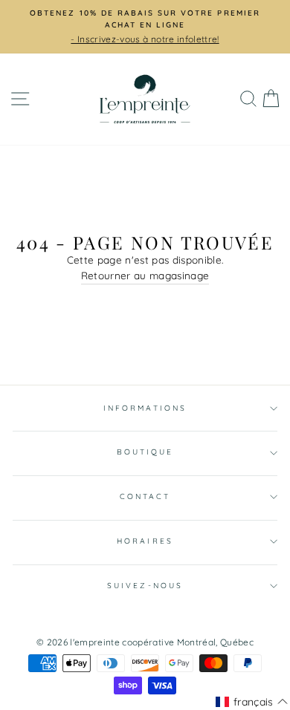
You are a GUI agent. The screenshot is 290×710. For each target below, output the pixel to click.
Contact (145, 496)
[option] (145, 26)
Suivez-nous (145, 585)
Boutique (145, 452)
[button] (251, 702)
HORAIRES (145, 541)
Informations (145, 408)
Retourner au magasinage (145, 275)
